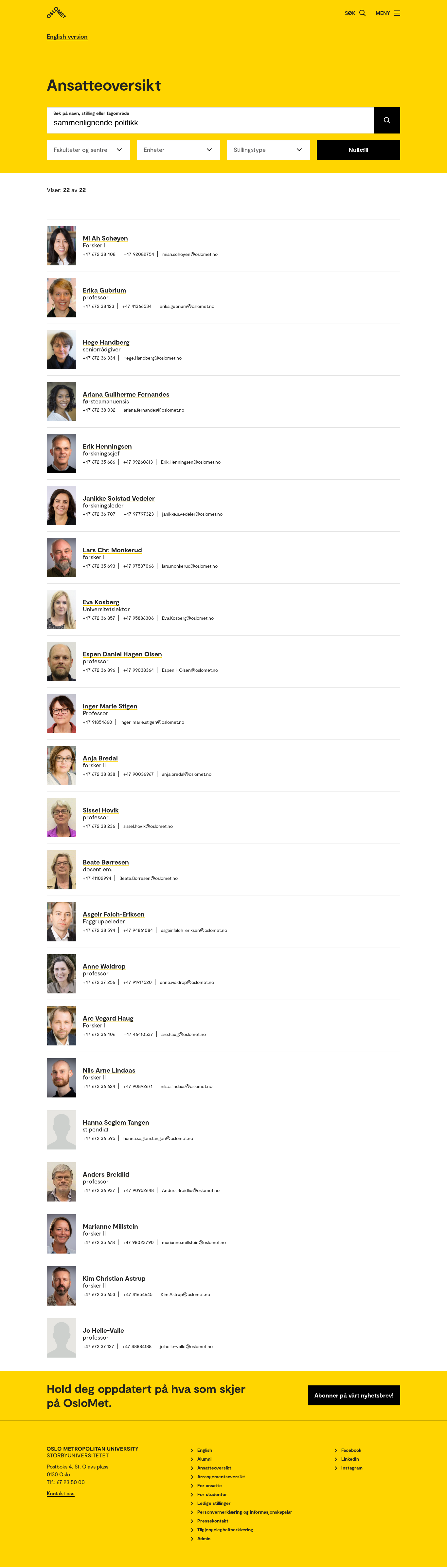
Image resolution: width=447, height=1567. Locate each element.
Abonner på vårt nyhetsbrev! (354, 1395)
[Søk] (362, 13)
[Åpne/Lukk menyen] (397, 13)
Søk (350, 13)
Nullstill (358, 149)
